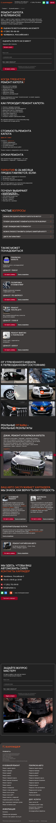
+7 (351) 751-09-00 (11, 31)
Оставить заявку (10, 69)
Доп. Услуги (35, 799)
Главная (4, 8)
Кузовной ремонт (14, 8)
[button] (10, 324)
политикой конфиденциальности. (27, 67)
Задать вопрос (10, 696)
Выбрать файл (8, 47)
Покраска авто (36, 765)
